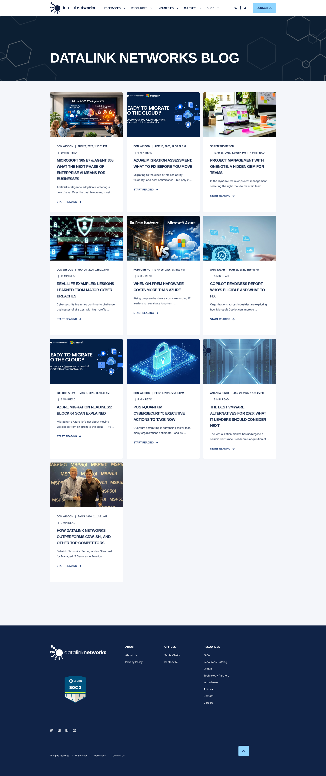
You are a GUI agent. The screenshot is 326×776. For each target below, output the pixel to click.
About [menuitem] (130, 646)
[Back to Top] (243, 751)
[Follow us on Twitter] (52, 730)
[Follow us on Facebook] (67, 730)
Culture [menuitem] (190, 8)
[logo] (78, 652)
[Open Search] (245, 7)
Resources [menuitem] (139, 8)
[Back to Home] (72, 8)
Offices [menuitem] (170, 646)
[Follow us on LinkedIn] (59, 730)
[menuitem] (124, 8)
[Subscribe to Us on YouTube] (73, 730)
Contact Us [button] (264, 7)
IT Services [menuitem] (112, 8)
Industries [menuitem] (166, 8)
